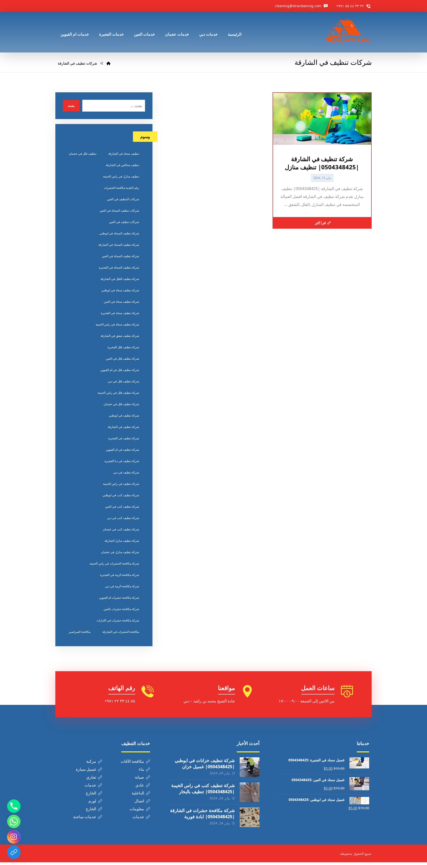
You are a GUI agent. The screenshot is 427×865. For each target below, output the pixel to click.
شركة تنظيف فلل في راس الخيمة (118, 393)
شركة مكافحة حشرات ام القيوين (119, 597)
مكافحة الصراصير (79, 632)
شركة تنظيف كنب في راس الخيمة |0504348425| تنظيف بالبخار (203, 788)
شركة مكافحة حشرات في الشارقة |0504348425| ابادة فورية (202, 813)
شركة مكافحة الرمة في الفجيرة (119, 575)
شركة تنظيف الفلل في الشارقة (120, 279)
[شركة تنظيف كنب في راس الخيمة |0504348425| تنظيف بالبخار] (249, 792)
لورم (92, 801)
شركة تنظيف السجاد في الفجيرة (119, 267)
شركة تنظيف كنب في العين (122, 506)
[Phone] (14, 806)
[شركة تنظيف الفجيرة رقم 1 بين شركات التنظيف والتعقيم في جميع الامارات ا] (349, 32)
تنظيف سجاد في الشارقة (123, 153)
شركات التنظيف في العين (123, 199)
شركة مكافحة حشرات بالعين (121, 609)
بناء (141, 769)
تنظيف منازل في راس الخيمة (121, 176)
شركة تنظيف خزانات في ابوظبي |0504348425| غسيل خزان (205, 763)
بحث (71, 105)
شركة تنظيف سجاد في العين (121, 301)
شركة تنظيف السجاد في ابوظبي (119, 233)
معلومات (136, 809)
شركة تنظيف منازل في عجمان (120, 552)
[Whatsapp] (14, 821)
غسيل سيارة (86, 769)
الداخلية (138, 793)
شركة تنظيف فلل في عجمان (121, 404)
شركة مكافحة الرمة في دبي (122, 586)
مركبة (91, 761)
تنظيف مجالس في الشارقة (122, 165)
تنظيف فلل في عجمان (82, 153)
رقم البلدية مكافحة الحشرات (121, 188)
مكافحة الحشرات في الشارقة (120, 632)
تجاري (91, 777)
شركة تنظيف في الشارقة (123, 427)
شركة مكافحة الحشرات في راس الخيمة (114, 563)
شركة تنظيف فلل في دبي (123, 381)
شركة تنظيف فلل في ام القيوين (119, 370)
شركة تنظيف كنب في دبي (123, 518)
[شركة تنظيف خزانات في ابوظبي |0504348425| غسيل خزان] (249, 767)
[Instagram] (14, 836)
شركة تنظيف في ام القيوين (122, 449)
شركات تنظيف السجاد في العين (119, 210)
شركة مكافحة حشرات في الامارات (117, 620)
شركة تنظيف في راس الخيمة (121, 484)
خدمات (90, 785)
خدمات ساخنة (84, 816)
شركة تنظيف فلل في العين (122, 358)
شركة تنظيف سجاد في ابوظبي (120, 290)
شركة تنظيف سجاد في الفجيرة (120, 313)
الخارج (91, 793)
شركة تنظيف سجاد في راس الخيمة (117, 324)
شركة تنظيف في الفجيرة (123, 438)
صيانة (139, 777)
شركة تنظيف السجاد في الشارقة (118, 245)
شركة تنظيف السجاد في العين (120, 256)
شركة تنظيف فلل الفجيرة (123, 347)
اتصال (139, 801)
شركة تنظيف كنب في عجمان (121, 529)
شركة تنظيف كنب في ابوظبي (121, 495)
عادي (139, 785)
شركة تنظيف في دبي (126, 472)
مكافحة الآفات (132, 761)
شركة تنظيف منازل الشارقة (122, 541)
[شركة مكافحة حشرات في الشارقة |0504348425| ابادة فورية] (249, 817)
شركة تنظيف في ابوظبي (124, 415)
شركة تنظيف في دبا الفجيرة (122, 461)
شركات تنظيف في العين (124, 222)
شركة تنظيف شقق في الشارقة (120, 336)
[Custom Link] (14, 852)
